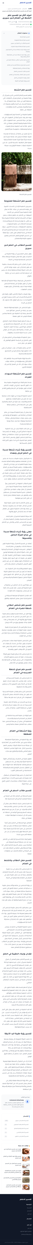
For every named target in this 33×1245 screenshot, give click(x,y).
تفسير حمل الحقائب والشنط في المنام (19, 74)
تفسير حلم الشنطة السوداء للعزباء (20, 46)
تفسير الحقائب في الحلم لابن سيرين (20, 43)
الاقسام (29, 1211)
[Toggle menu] (3, 3)
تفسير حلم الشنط (25, 37)
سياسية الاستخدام (26, 1234)
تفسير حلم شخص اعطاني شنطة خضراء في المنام (18, 61)
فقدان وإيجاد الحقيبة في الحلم (22, 78)
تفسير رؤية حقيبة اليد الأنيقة (22, 81)
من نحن (29, 1214)
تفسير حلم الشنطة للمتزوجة (22, 40)
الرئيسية (29, 1208)
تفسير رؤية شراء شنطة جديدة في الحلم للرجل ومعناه (18, 50)
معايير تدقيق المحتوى (26, 1231)
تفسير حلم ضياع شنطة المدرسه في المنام (18, 65)
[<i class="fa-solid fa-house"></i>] (30, 9)
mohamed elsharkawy (24, 22)
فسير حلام (26, 3)
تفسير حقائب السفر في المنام (22, 71)
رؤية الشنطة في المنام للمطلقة (21, 68)
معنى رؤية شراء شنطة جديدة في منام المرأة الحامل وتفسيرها (18, 56)
